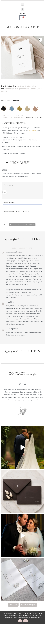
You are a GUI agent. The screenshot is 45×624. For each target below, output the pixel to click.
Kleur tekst (8, 185)
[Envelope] (24, 13)
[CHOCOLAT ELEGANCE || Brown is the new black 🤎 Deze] (22, 491)
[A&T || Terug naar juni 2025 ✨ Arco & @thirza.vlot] (22, 535)
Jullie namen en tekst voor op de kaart (19, 212)
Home (4, 115)
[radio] (5, 192)
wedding (4, 91)
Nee (25, 621)
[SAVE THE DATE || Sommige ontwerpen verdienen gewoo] (22, 579)
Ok (20, 621)
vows (40, 89)
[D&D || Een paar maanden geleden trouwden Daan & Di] (22, 447)
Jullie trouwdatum (12, 202)
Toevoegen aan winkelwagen (22, 224)
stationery (34, 89)
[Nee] (41, 617)
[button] (22, 4)
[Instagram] (20, 13)
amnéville (8, 89)
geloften (15, 89)
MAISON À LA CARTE (22, 27)
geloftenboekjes (24, 89)
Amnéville (20, 86)
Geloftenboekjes (30, 86)
